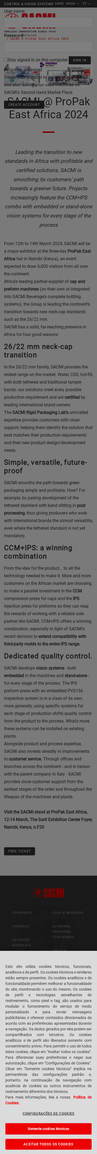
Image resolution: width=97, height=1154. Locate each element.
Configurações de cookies (48, 1114)
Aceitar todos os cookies (48, 1144)
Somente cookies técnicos (48, 1129)
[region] (48, 1052)
